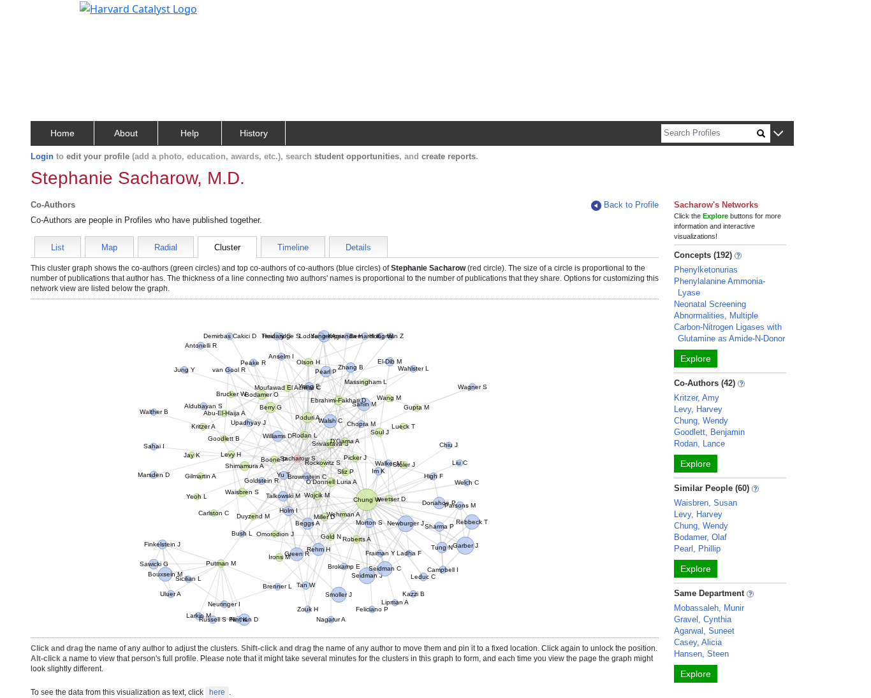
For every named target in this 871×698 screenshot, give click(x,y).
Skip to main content (53, 15)
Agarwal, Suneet (704, 631)
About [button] (126, 133)
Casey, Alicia (698, 642)
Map (109, 247)
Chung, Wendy (701, 420)
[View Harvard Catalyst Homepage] (138, 8)
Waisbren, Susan (705, 503)
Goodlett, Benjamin (709, 432)
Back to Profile (631, 205)
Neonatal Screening (710, 304)
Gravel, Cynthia (702, 619)
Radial (165, 247)
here (217, 692)
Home (62, 133)
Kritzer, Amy (696, 397)
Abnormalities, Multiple (716, 315)
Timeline (293, 247)
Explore (695, 358)
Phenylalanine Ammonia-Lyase (719, 286)
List (57, 247)
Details (358, 247)
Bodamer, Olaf (700, 537)
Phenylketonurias (706, 269)
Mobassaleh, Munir (709, 608)
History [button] (254, 133)
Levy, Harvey (698, 409)
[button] (778, 134)
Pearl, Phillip (697, 548)
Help (189, 133)
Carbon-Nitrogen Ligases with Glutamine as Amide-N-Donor (729, 332)
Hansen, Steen (701, 654)
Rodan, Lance (699, 443)
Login (42, 156)
